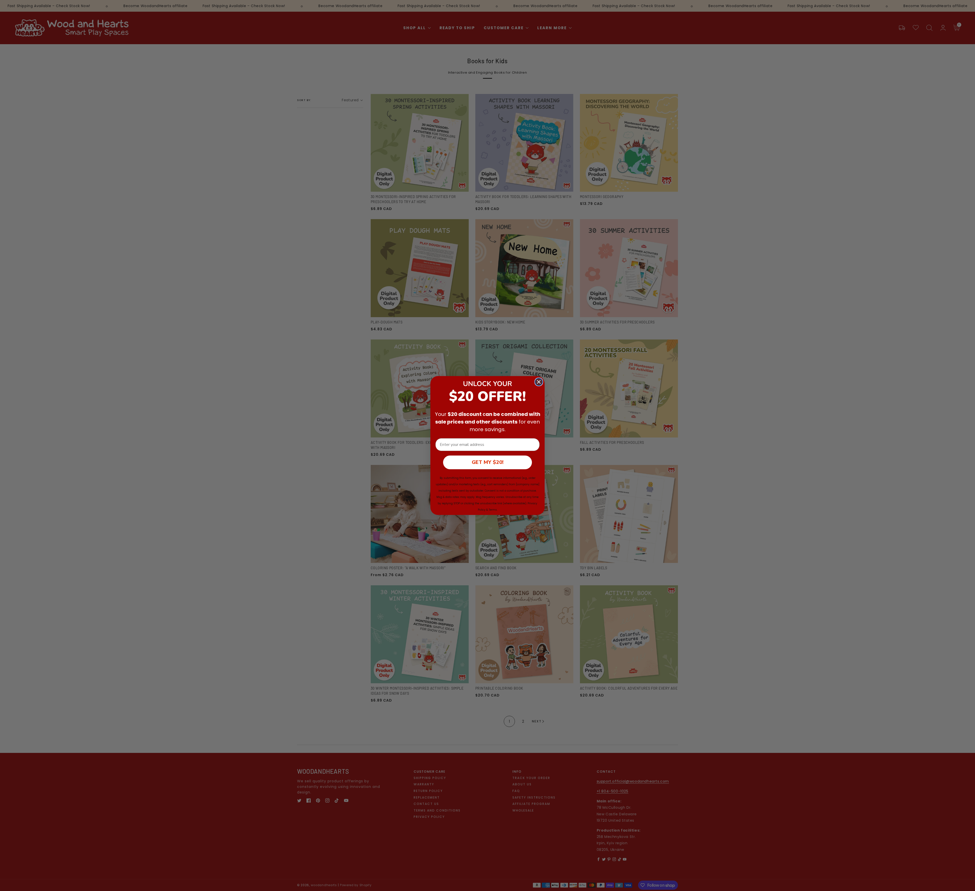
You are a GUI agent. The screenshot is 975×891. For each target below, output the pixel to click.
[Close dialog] (539, 382)
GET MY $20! (487, 462)
